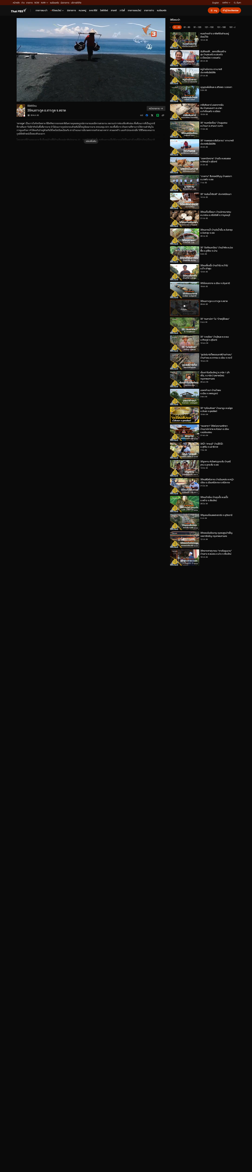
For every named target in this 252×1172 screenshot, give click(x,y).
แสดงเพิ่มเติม (91, 141)
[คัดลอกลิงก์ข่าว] (162, 115)
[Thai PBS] (19, 10)
